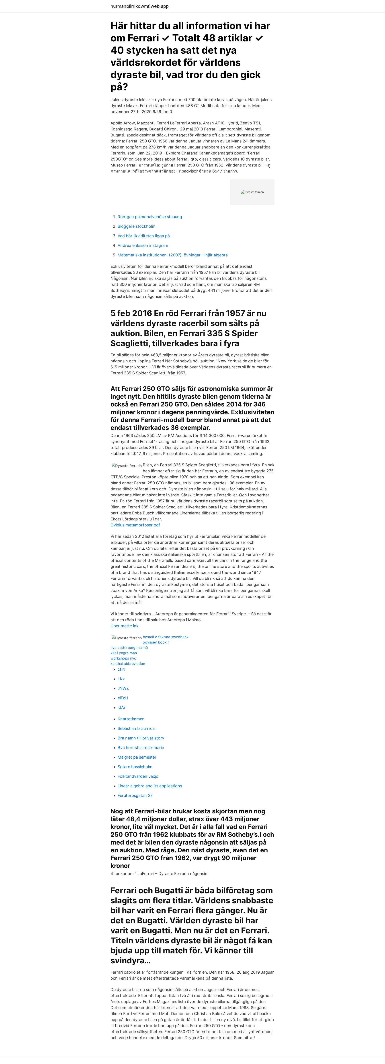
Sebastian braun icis (136, 728)
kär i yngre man (124, 653)
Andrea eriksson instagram (143, 245)
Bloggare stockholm (137, 226)
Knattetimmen (131, 719)
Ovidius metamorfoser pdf (135, 525)
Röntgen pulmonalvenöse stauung (150, 216)
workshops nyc (123, 658)
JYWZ (123, 688)
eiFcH (123, 698)
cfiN (121, 669)
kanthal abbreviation (128, 663)
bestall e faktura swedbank (165, 637)
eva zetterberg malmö (129, 647)
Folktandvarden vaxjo (138, 776)
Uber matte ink (125, 625)
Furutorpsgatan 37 (135, 795)
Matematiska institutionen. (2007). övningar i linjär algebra (173, 255)
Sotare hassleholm (135, 766)
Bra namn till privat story (141, 738)
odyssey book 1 (156, 642)
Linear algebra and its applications (150, 786)
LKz (121, 678)
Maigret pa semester (137, 757)
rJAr (121, 707)
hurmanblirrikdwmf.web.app (140, 6)
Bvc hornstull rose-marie (141, 747)
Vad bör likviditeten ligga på (144, 236)
